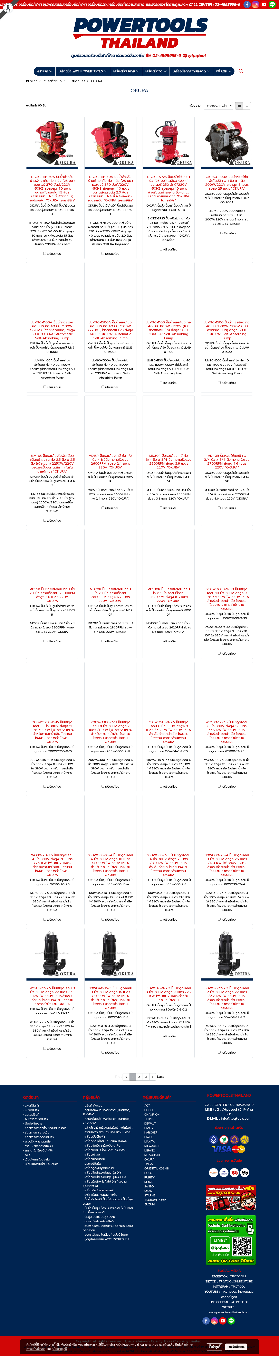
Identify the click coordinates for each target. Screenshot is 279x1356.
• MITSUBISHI (151, 1155)
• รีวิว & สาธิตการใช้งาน (38, 1146)
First (118, 1076)
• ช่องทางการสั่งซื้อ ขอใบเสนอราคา (44, 1128)
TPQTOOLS (238, 1276)
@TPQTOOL (239, 1302)
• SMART (148, 1191)
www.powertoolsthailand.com (229, 1312)
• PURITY (149, 1177)
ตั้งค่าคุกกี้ (214, 1347)
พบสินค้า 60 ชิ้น (36, 105)
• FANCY (148, 1128)
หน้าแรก (43, 71)
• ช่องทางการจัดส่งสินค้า (38, 1137)
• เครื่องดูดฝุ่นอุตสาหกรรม (99, 1168)
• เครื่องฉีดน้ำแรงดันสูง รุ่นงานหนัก (104, 1177)
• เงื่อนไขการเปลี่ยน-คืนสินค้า (40, 1164)
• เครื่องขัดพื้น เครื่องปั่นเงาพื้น (102, 1146)
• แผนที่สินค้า (31, 1105)
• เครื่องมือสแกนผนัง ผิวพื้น (100, 1195)
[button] (241, 71)
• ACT (146, 1105)
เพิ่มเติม (222, 71)
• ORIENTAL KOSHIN (156, 1168)
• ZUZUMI (149, 1204)
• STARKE (149, 1195)
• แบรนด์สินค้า (31, 1114)
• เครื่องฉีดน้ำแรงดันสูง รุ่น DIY (102, 1172)
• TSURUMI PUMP (154, 1200)
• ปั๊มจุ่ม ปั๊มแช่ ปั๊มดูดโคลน (99, 1217)
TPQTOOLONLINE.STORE (236, 1281)
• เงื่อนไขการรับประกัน (36, 1159)
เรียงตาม (197, 106)
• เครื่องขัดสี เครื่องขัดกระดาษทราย (104, 1150)
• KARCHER (150, 1132)
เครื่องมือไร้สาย (124, 71)
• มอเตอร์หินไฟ (92, 1163)
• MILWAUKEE (151, 1146)
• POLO (147, 1173)
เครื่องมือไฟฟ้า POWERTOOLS (81, 71)
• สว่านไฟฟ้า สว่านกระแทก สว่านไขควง (107, 1132)
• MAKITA (149, 1141)
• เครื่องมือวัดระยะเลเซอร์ (98, 1190)
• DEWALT (149, 1123)
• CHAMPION (151, 1114)
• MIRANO (149, 1150)
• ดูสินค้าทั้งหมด (93, 1105)
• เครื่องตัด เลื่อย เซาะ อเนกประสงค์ (105, 1141)
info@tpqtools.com (236, 1118)
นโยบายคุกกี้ (59, 1349)
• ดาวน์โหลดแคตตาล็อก (37, 1141)
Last (160, 1076)
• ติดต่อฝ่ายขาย (32, 1123)
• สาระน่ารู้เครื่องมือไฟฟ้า (38, 1150)
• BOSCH (148, 1110)
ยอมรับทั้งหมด (236, 1347)
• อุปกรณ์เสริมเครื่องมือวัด (99, 1221)
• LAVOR (148, 1137)
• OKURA (148, 1159)
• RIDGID (148, 1182)
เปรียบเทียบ (54, 254)
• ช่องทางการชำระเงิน (36, 1132)
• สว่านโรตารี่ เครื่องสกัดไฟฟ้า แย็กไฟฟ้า (108, 1128)
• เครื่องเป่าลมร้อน (94, 1159)
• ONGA (148, 1164)
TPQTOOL (238, 1286)
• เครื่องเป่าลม (91, 1155)
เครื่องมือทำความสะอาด (190, 71)
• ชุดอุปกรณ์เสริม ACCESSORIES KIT (106, 1239)
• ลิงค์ (26, 1155)
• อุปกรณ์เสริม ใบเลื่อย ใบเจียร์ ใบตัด (105, 1235)
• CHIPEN (148, 1119)
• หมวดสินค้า (31, 1110)
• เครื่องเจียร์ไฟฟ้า (94, 1137)
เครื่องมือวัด (154, 71)
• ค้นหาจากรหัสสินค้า (35, 1119)
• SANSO (148, 1186)
